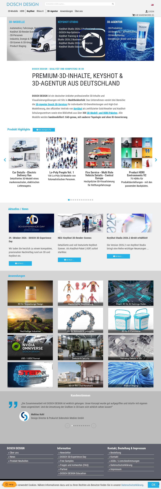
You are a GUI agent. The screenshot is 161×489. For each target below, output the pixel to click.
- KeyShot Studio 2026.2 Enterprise (75, 43)
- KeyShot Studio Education (71, 46)
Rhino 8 (40, 11)
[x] (159, 483)
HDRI (22, 11)
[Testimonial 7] (83, 425)
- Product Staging (17, 46)
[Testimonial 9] (87, 425)
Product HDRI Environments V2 (136, 174)
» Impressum (115, 469)
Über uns (79, 11)
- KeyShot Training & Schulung (73, 35)
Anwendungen (66, 11)
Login (151, 11)
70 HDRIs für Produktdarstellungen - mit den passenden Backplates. (136, 182)
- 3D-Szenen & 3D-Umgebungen (24, 42)
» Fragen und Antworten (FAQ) (73, 465)
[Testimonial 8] (85, 425)
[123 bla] (113, 4)
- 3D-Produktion (114, 28)
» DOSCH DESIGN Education (72, 473)
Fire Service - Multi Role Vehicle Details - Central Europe (99, 175)
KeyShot (30, 11)
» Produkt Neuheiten (18, 460)
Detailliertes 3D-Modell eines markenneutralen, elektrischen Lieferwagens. (24, 182)
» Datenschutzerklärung (120, 465)
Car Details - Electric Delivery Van (24, 174)
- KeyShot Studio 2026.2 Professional (76, 28)
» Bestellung (115, 452)
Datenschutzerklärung (132, 484)
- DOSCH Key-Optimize (69, 32)
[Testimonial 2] (73, 425)
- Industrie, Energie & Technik (23, 38)
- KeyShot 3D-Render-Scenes (23, 31)
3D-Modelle (13, 11)
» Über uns (13, 452)
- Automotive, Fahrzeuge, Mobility (25, 28)
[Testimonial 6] (81, 425)
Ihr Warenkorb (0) (144, 15)
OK (153, 485)
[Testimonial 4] (77, 425)
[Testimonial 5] (79, 425)
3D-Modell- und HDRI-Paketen (102, 112)
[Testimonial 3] (75, 425)
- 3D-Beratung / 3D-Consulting (122, 31)
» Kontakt (113, 456)
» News (11, 456)
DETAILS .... (21, 263)
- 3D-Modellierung (116, 35)
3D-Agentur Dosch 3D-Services (51, 104)
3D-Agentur (52, 11)
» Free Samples (66, 460)
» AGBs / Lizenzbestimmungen (124, 460)
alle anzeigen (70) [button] (44, 130)
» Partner (62, 469)
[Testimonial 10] (89, 425)
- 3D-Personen (16, 35)
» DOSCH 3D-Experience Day (72, 456)
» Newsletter (64, 452)
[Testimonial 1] (72, 425)
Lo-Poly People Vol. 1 (61, 172)
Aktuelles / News (18, 209)
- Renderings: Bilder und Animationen (125, 38)
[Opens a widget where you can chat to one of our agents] (9, 484)
